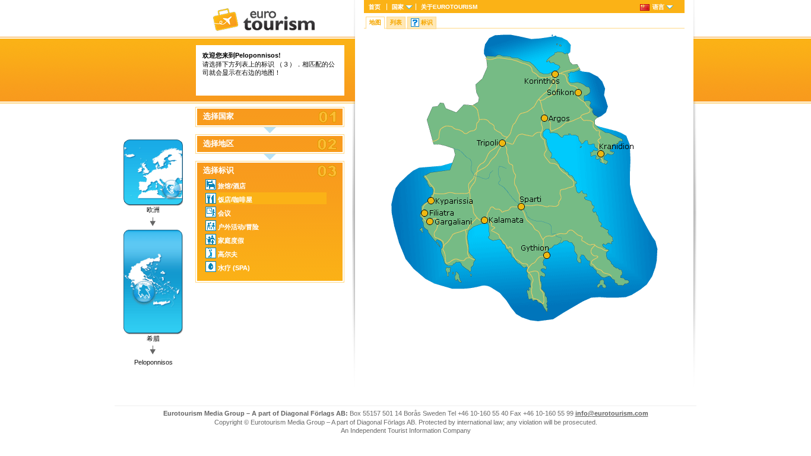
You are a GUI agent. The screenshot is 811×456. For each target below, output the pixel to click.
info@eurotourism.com (611, 413)
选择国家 (218, 116)
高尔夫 (227, 254)
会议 (224, 213)
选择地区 (218, 144)
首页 (375, 7)
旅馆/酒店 (232, 185)
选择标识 (218, 170)
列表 (396, 22)
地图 (375, 22)
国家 (398, 7)
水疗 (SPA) (234, 267)
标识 (427, 22)
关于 (449, 7)
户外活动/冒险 (238, 226)
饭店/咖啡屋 (235, 199)
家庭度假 (231, 240)
